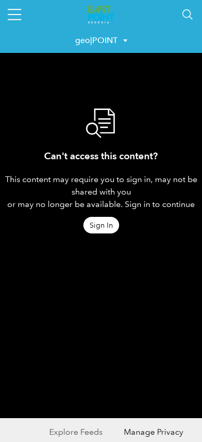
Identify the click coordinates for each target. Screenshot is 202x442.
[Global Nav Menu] (14, 14)
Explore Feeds (76, 432)
